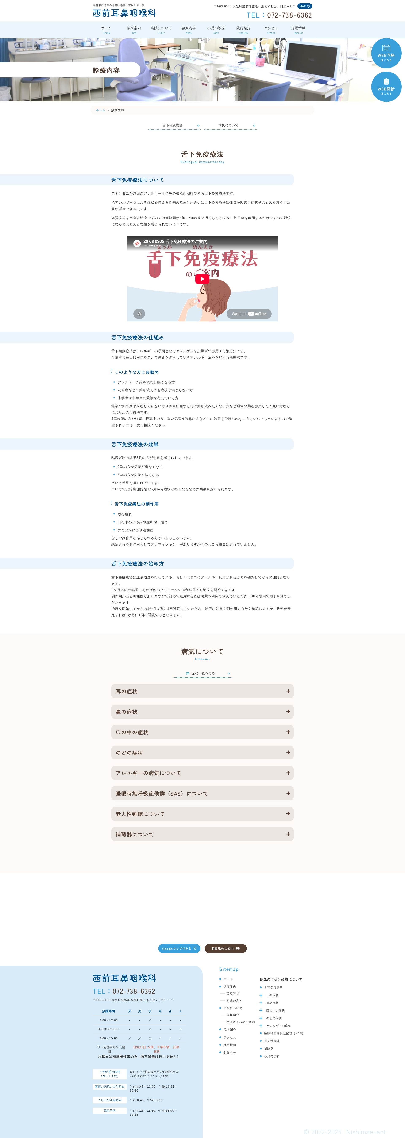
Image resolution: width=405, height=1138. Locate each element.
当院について (161, 30)
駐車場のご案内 (223, 948)
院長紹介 (233, 1014)
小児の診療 (216, 30)
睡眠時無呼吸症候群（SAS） (284, 1033)
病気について (229, 125)
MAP (303, 6)
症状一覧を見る (203, 673)
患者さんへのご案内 (241, 1022)
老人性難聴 (272, 1041)
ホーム (106, 30)
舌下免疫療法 (173, 125)
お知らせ (230, 1052)
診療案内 (134, 30)
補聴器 (269, 1048)
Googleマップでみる (177, 948)
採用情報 (298, 30)
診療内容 (189, 30)
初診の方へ (234, 1000)
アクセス (271, 30)
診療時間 (233, 993)
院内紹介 (243, 30)
